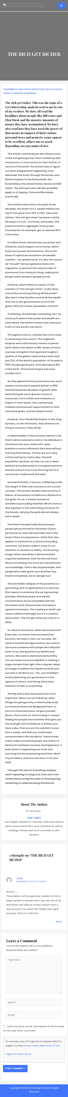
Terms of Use (52, 1045)
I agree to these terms (18, 1054)
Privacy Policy (31, 1045)
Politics (49, 89)
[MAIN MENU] (61, 5)
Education (38, 89)
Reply (59, 921)
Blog (28, 89)
